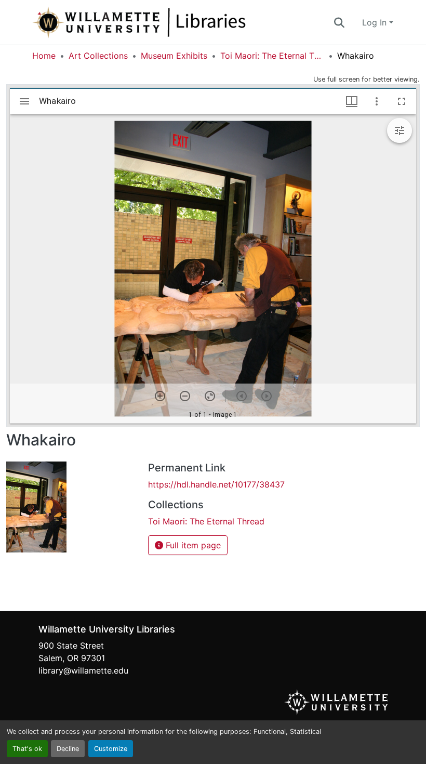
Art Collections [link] (98, 55)
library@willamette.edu (83, 670)
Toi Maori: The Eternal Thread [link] (272, 55)
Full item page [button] (192, 545)
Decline (68, 749)
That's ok (27, 749)
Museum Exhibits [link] (174, 55)
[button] (173, 22)
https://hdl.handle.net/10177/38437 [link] (216, 484)
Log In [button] (375, 22)
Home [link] (44, 55)
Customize (110, 749)
